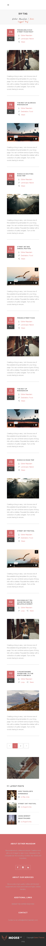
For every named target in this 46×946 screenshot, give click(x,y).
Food (31, 111)
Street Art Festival (25, 531)
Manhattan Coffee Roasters (23, 904)
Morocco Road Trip (25, 460)
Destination (24, 111)
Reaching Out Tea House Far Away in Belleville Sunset (25, 602)
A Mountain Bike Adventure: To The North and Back (25, 673)
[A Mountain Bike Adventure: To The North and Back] (23, 700)
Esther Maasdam (19, 19)
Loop (23, 611)
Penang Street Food (26, 318)
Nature (31, 39)
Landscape (24, 39)
